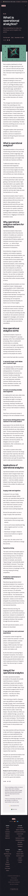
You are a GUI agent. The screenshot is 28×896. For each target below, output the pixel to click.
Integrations (19, 883)
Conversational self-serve (19, 870)
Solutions (7, 872)
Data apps (19, 880)
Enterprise (7, 894)
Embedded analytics (19, 878)
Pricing (7, 890)
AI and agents (19, 866)
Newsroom (7, 876)
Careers (7, 868)
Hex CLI (19, 874)
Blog (4, 13)
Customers (7, 870)
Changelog (19, 885)
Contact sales (19, 890)
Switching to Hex (7, 892)
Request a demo (18, 892)
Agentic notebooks (19, 868)
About (7, 866)
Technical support (19, 894)
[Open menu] (24, 5)
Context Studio (19, 872)
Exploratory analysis (19, 876)
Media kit (7, 874)
